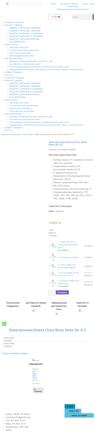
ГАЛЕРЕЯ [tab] (7, 341)
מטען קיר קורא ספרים (69, 257)
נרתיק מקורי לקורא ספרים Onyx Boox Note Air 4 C (68, 245)
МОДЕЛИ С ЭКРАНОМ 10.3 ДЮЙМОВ (26, 33)
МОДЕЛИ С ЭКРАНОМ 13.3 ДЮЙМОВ (26, 36)
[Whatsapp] (4, 324)
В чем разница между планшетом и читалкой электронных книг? (39, 67)
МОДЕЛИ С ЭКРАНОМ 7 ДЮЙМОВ (24, 31)
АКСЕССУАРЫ (11, 44)
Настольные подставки (20, 53)
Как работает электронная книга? (24, 64)
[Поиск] (93, 17)
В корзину (62, 292)
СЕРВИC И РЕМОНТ (14, 72)
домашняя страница (10, 134)
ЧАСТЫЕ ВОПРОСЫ (13, 58)
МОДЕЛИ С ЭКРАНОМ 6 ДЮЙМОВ (24, 28)
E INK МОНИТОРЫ (17, 42)
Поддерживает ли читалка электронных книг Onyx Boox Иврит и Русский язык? (46, 69)
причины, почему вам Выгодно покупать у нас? (31, 61)
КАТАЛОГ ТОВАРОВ (13, 25)
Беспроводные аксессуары (21, 55)
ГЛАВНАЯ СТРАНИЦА (14, 22)
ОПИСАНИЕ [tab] (8, 338)
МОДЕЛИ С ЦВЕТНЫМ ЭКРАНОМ (24, 39)
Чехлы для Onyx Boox (19, 47)
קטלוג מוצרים (27, 134)
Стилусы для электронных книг (23, 50)
